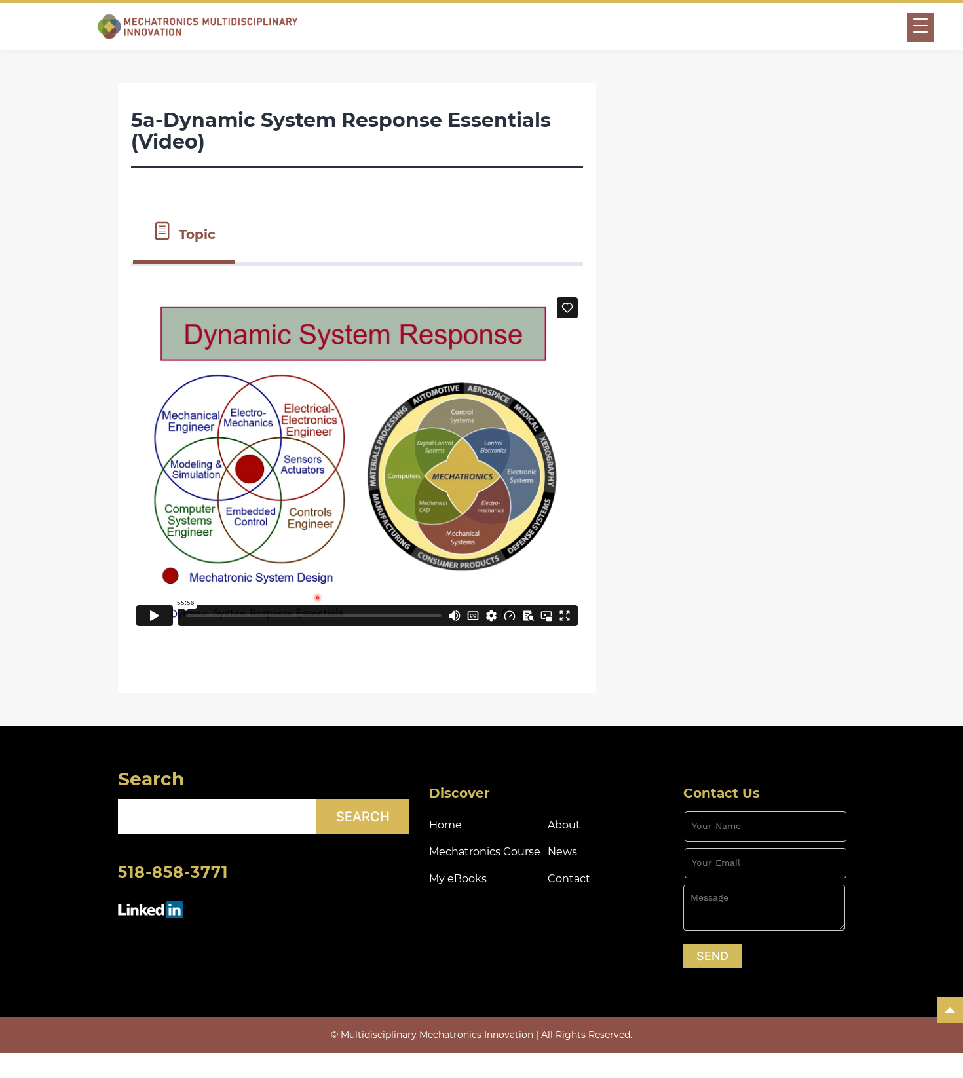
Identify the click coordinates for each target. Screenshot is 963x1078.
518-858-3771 (173, 872)
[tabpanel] (357, 466)
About (564, 825)
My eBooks (458, 878)
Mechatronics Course (484, 852)
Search (151, 779)
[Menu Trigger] (920, 27)
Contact (569, 878)
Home (445, 825)
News (562, 852)
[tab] (184, 233)
